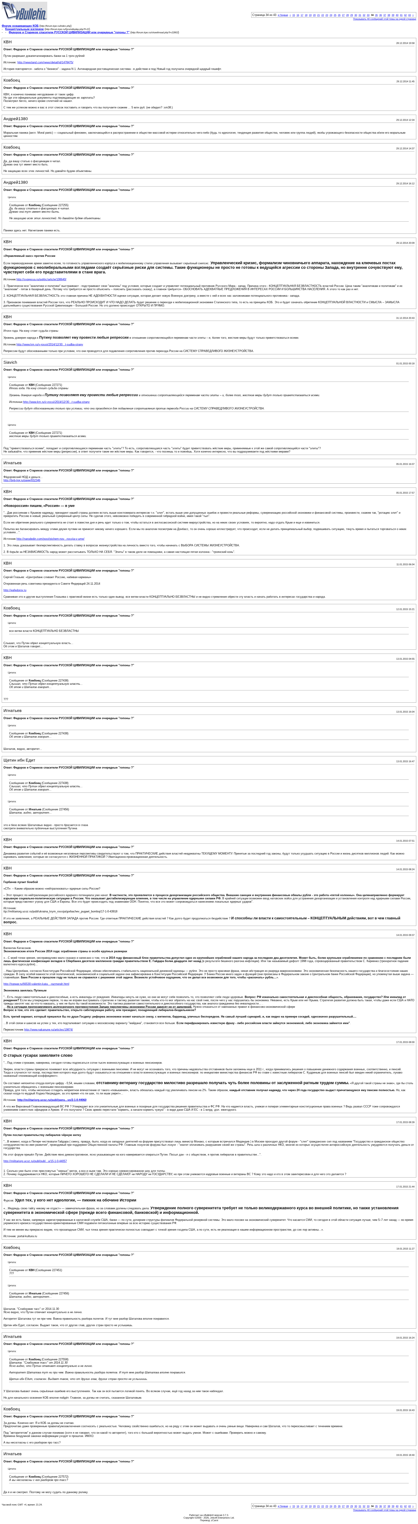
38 (389, 15)
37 (384, 15)
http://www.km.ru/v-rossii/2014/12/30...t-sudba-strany (50, 344)
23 (326, 15)
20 (314, 15)
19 (310, 15)
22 (322, 15)
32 (364, 15)
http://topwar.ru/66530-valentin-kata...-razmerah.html (36, 984)
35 (376, 15)
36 (380, 15)
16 (298, 15)
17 (302, 15)
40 (397, 15)
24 (331, 15)
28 (347, 15)
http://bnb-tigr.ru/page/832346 (21, 480)
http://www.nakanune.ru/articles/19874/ (48, 1029)
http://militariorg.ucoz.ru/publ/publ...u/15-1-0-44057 (35, 1161)
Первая (283, 15)
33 (368, 15)
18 (306, 15)
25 (335, 15)
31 (360, 15)
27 (343, 15)
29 (351, 15)
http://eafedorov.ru (14, 590)
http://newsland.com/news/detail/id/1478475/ (45, 62)
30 (355, 15)
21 (318, 15)
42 (405, 15)
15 (293, 15)
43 (409, 15)
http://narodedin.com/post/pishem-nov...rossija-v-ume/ (50, 538)
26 (339, 15)
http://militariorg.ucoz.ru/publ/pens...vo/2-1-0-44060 (51, 1100)
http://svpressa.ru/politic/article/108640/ (41, 279)
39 (393, 15)
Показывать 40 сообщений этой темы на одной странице (384, 19)
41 (401, 15)
